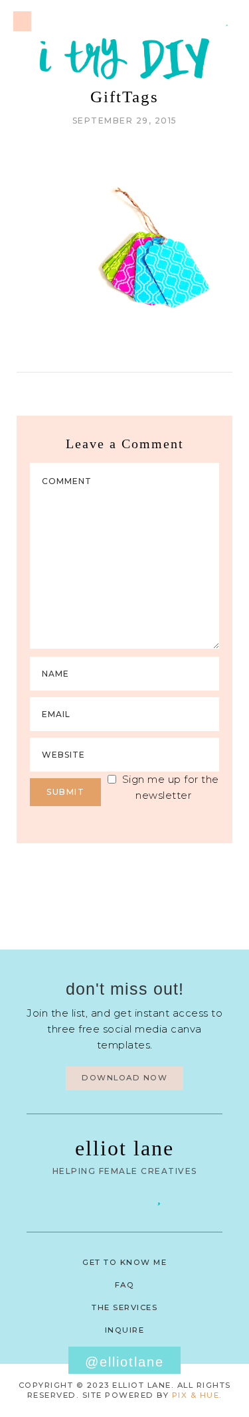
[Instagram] (209, 20)
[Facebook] (90, 1197)
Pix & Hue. (197, 1395)
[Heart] (227, 20)
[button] (22, 21)
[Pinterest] (192, 20)
